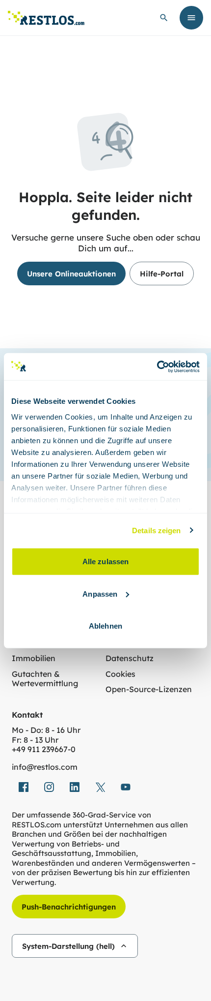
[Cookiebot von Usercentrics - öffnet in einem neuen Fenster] (157, 366)
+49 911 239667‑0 (44, 749)
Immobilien (33, 658)
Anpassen (99, 593)
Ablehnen (105, 626)
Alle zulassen (105, 561)
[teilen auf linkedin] (74, 787)
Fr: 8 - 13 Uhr (35, 740)
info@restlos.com (45, 767)
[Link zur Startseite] (46, 18)
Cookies (120, 674)
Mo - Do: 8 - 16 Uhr (46, 730)
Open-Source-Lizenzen (149, 689)
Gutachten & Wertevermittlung (45, 679)
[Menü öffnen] (191, 18)
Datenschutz (130, 658)
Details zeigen (156, 530)
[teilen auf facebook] (23, 787)
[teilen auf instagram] (49, 787)
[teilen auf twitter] (100, 787)
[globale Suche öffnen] (164, 18)
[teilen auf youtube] (125, 787)
